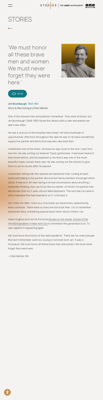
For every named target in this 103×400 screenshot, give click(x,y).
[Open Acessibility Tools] (7, 392)
